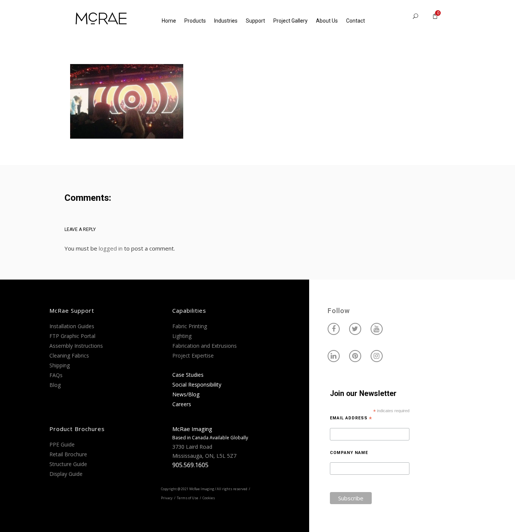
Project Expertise (193, 355)
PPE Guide (62, 444)
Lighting (182, 335)
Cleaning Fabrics (69, 355)
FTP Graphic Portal (72, 335)
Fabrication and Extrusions (204, 345)
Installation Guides (71, 326)
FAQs (56, 375)
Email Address (351, 418)
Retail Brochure (68, 454)
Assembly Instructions (76, 345)
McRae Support (71, 310)
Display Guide (66, 473)
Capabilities (189, 310)
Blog (55, 384)
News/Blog (185, 394)
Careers (181, 404)
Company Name (349, 452)
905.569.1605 (190, 465)
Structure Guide (68, 464)
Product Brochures (77, 429)
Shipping (59, 365)
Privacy (167, 497)
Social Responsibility (196, 384)
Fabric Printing (189, 326)
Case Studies (188, 374)
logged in (111, 248)
